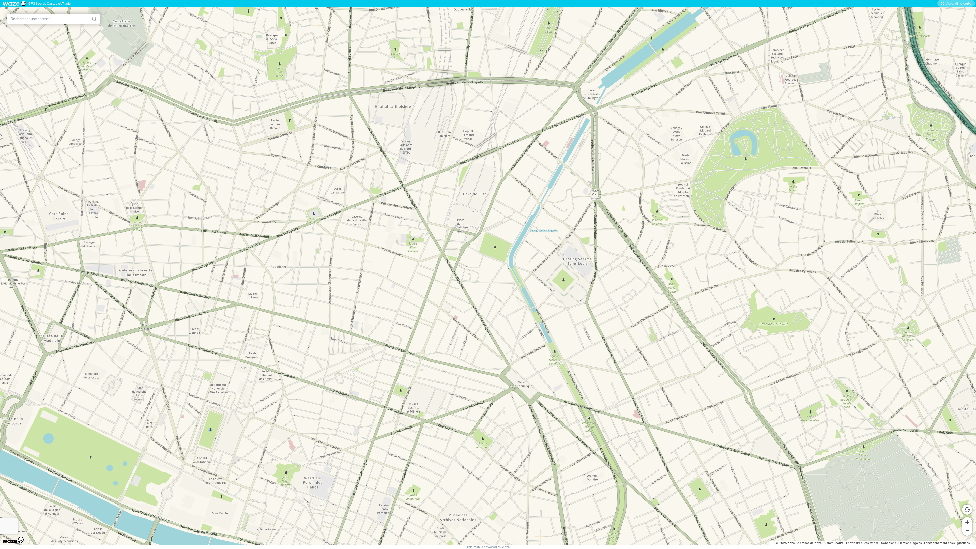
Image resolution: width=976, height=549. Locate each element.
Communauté (834, 543)
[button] (967, 521)
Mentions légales (910, 543)
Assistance (871, 543)
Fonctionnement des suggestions (947, 543)
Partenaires (854, 543)
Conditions (888, 543)
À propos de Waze (809, 543)
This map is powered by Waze (488, 547)
